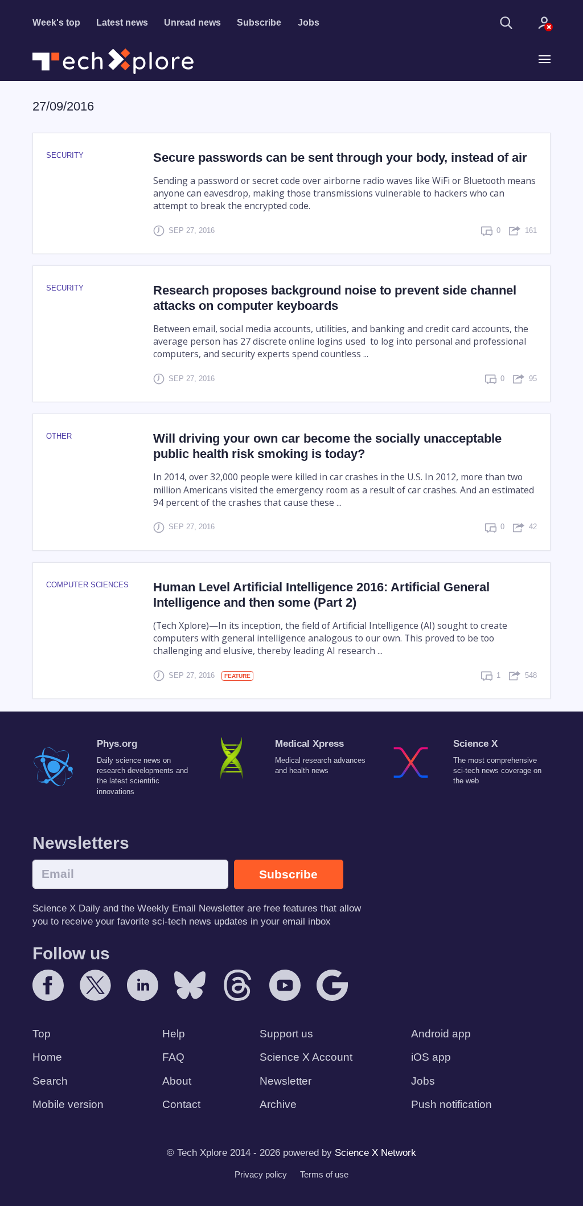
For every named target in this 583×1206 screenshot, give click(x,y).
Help (173, 1034)
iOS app (431, 1057)
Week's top (56, 22)
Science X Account (306, 1057)
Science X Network (375, 1152)
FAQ (173, 1057)
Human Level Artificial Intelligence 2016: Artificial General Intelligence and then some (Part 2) (321, 595)
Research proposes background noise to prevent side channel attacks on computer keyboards (334, 298)
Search (50, 1081)
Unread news (192, 22)
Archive (278, 1104)
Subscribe (259, 22)
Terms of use (324, 1174)
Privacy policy (261, 1174)
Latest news (122, 22)
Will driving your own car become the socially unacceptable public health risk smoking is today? (327, 446)
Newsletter (285, 1081)
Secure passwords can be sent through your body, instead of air (340, 157)
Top (41, 1034)
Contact (181, 1104)
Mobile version (68, 1104)
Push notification (451, 1104)
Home (47, 1057)
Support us (286, 1034)
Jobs (308, 22)
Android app (441, 1034)
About (176, 1081)
